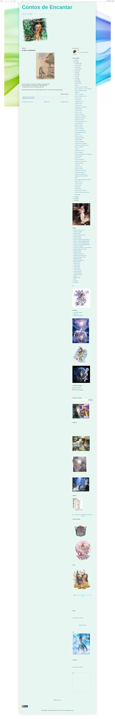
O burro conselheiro (79, 126)
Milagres (75, 276)
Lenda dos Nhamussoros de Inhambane (83, 154)
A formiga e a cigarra (79, 119)
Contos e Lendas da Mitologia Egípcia (82, 239)
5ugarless (60, 710)
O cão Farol (77, 165)
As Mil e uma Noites (78, 231)
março (76, 79)
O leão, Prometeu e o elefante (81, 87)
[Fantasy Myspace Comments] (81, 654)
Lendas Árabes (77, 266)
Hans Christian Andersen (79, 260)
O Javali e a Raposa (79, 163)
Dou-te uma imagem (78, 312)
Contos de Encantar (47, 7)
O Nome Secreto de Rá (80, 172)
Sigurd (76, 177)
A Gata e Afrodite (78, 139)
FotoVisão (76, 313)
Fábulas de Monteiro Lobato (80, 257)
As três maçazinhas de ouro (81, 121)
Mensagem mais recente (27, 101)
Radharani (77, 92)
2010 (75, 196)
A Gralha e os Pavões (79, 114)
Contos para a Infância (78, 245)
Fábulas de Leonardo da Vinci (80, 255)
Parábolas (76, 280)
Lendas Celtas (77, 268)
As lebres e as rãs (78, 136)
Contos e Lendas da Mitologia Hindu (81, 242)
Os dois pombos (78, 83)
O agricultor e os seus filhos (81, 106)
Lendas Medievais (77, 272)
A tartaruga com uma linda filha (81, 175)
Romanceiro (76, 282)
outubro (77, 67)
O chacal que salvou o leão (80, 170)
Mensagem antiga (64, 101)
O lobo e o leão (78, 105)
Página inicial (46, 101)
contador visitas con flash (77, 617)
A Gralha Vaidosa (78, 108)
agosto (76, 70)
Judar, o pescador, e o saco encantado (83, 88)
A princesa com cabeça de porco (82, 145)
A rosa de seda (78, 99)
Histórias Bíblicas (77, 261)
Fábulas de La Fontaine (79, 253)
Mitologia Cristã (77, 277)
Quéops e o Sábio (78, 125)
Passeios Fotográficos (78, 315)
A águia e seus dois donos (80, 116)
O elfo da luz (77, 186)
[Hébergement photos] (83, 625)
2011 (75, 62)
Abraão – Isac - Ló (79, 181)
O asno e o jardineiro (79, 128)
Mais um (76, 85)
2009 (75, 198)
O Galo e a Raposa (79, 152)
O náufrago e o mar (79, 101)
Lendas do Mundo (77, 269)
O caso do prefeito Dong (80, 130)
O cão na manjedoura (79, 159)
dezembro (77, 63)
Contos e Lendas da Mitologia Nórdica (82, 244)
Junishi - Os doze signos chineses (82, 192)
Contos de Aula (77, 387)
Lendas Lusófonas (77, 271)
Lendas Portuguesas (78, 274)
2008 (75, 200)
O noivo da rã (78, 157)
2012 (75, 60)
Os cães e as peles (79, 168)
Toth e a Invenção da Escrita (81, 90)
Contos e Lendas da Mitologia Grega (81, 241)
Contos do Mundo (77, 236)
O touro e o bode (78, 112)
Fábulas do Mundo (78, 258)
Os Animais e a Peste (79, 150)
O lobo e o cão (78, 97)
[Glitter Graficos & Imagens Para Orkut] (80, 418)
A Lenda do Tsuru (78, 183)
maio (76, 76)
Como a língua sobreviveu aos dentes (83, 179)
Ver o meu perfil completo (83, 52)
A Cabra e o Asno (78, 103)
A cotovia (77, 148)
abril (76, 78)
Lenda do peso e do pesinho (81, 143)
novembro (77, 65)
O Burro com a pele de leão (80, 161)
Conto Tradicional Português (80, 234)
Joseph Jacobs (77, 265)
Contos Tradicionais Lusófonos (80, 249)
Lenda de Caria (78, 185)
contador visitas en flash (77, 667)
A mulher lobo (78, 134)
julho (76, 72)
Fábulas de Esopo (30, 98)
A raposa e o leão (78, 166)
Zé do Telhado (78, 188)
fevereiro (77, 81)
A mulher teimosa (78, 110)
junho (76, 74)
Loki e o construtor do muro (80, 96)
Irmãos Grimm (77, 263)
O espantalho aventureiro (80, 117)
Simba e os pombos (79, 146)
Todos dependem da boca (80, 132)
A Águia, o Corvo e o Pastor (80, 190)
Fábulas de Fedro (77, 252)
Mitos (75, 279)
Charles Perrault (77, 233)
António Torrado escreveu (79, 230)
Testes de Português (78, 389)
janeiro (76, 194)
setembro (77, 69)
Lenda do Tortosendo (79, 141)
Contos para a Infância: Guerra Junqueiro (82, 247)
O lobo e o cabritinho (79, 94)
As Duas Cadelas (78, 156)
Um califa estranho (79, 123)
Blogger (72, 710)
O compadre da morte (79, 137)
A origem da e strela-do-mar (81, 174)
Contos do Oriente (77, 238)
